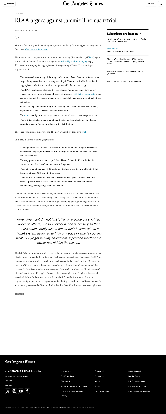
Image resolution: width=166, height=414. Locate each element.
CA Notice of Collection (58, 407)
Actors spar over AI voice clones (120, 52)
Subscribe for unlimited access (16, 376)
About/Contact (134, 371)
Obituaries (99, 376)
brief (84, 131)
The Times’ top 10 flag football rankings (124, 81)
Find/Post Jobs (67, 376)
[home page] (83, 3)
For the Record (134, 376)
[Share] (17, 37)
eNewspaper (66, 371)
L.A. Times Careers (136, 381)
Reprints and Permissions (139, 391)
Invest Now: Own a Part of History (72, 394)
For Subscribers (113, 48)
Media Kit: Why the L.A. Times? (74, 386)
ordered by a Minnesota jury (74, 61)
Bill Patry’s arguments (84, 93)
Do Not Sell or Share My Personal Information (80, 407)
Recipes (98, 381)
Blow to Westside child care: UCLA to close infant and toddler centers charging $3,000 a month (126, 61)
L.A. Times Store (102, 391)
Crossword (99, 371)
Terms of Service (35, 407)
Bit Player (19, 13)
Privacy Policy (45, 407)
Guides (98, 386)
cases (26, 115)
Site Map (8, 380)
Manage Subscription (137, 386)
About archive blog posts (36, 49)
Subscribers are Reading (122, 33)
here (91, 57)
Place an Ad (66, 381)
